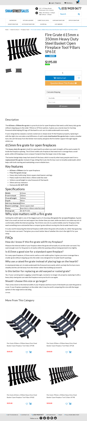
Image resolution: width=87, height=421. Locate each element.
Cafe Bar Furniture (59, 20)
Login (52, 3)
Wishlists (69, 3)
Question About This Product (62, 83)
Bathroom (13, 20)
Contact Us (25, 415)
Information (51, 415)
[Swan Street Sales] (17, 11)
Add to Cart (61, 78)
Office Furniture (74, 20)
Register (58, 3)
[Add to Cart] (30, 352)
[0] (77, 3)
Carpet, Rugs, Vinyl (43, 20)
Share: (47, 56)
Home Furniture (13, 24)
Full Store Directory (72, 415)
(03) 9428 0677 (71, 8)
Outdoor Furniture (28, 24)
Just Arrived (58, 24)
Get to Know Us (12, 415)
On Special (43, 24)
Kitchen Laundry (28, 20)
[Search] (79, 14)
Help (60, 415)
